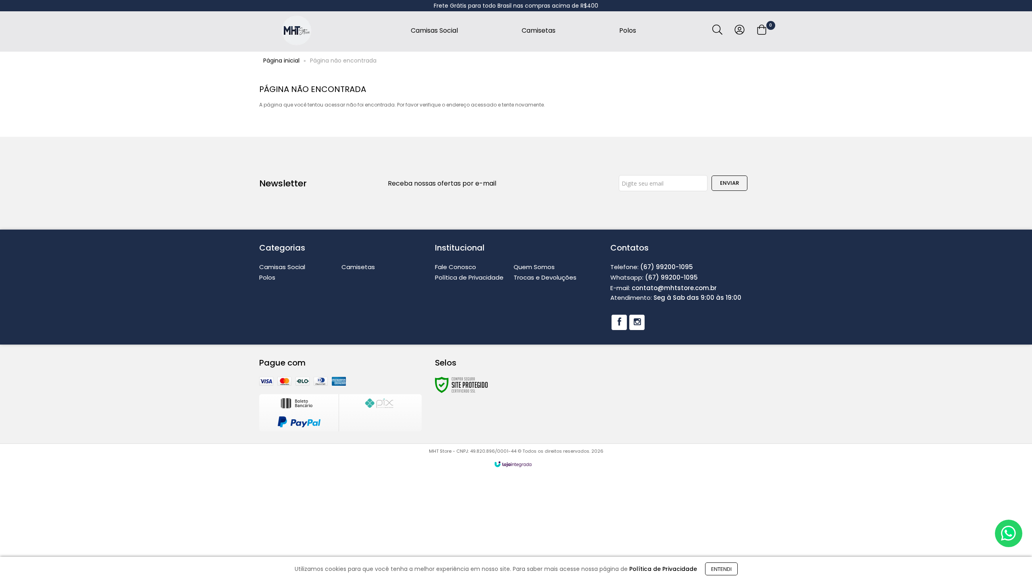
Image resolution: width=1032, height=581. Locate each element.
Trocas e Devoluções (545, 277)
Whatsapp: (654, 277)
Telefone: (651, 267)
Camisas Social (282, 267)
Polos (267, 277)
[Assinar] (729, 183)
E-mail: (663, 288)
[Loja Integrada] (513, 464)
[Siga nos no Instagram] (637, 322)
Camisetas (358, 267)
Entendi (721, 569)
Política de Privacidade (469, 277)
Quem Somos (534, 267)
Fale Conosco (455, 267)
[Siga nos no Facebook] (619, 322)
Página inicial (281, 60)
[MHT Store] (296, 30)
